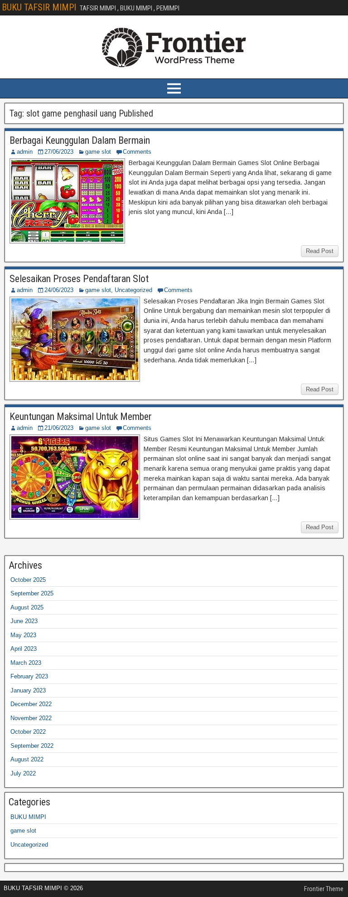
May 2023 (23, 635)
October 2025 (28, 579)
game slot (98, 151)
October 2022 (28, 731)
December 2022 (31, 704)
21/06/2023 (58, 427)
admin (25, 151)
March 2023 (25, 662)
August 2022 (27, 759)
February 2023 (29, 676)
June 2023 (24, 621)
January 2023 (28, 690)
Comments (137, 151)
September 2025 (31, 593)
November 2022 (31, 718)
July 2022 (23, 773)
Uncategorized (133, 290)
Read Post (320, 251)
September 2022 (31, 745)
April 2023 (23, 648)
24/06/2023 (58, 290)
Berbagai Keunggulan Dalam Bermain (80, 140)
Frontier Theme (323, 889)
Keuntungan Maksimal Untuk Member (81, 416)
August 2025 (27, 607)
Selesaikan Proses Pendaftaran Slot (79, 278)
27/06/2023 (58, 151)
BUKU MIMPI (28, 817)
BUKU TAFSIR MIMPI (39, 7)
